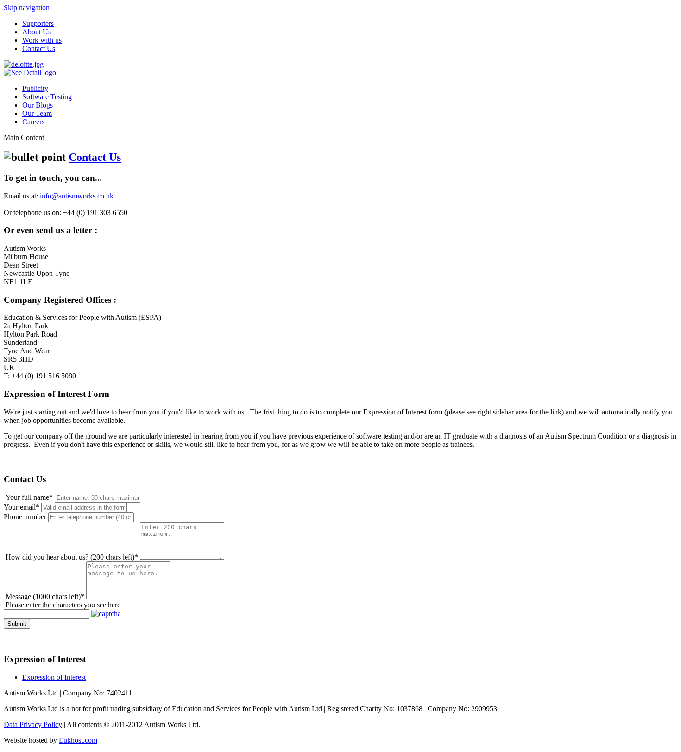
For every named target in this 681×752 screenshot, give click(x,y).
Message (45, 596)
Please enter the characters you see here (63, 605)
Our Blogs (37, 105)
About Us (36, 32)
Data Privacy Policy (33, 724)
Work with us (42, 40)
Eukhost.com (78, 740)
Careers (33, 122)
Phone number (25, 517)
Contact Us (38, 48)
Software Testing (47, 97)
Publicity (35, 88)
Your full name (29, 497)
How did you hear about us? (72, 557)
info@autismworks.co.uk (77, 196)
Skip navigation (27, 8)
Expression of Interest (54, 677)
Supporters (38, 23)
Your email (21, 507)
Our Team (37, 113)
